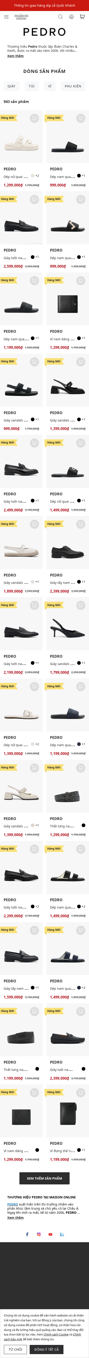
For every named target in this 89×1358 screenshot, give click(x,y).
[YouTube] (50, 1234)
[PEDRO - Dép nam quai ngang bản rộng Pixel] (21, 298)
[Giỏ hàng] (82, 16)
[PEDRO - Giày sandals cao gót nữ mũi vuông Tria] (67, 380)
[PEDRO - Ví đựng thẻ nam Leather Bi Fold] (67, 1110)
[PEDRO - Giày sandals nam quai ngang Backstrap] (21, 380)
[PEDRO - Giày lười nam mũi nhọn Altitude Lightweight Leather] (21, 867)
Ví (50, 86)
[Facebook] (27, 1234)
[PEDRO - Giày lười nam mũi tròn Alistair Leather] (21, 217)
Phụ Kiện (73, 86)
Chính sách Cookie (56, 1334)
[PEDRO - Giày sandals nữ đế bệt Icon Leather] (21, 542)
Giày (12, 86)
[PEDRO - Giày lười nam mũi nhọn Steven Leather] (21, 623)
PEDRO (10, 169)
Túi (32, 86)
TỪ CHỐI (15, 1349)
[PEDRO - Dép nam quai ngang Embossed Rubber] (67, 217)
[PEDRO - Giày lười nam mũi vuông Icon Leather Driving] (67, 1029)
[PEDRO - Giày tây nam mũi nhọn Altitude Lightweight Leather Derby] (67, 542)
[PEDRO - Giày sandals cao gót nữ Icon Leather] (67, 623)
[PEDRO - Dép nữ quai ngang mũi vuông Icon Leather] (67, 461)
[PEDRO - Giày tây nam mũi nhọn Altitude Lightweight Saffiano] (21, 948)
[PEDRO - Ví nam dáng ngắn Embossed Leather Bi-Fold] (21, 1110)
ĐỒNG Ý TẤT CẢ (46, 1349)
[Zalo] (62, 1234)
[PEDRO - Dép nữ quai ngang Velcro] (21, 136)
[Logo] (21, 16)
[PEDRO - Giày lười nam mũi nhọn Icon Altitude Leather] (21, 461)
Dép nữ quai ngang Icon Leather (29, 745)
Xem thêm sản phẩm (44, 1178)
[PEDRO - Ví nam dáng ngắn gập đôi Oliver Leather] (67, 298)
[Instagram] (38, 1234)
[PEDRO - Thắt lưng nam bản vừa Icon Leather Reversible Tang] (67, 786)
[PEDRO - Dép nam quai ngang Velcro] (67, 867)
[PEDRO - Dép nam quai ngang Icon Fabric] (67, 136)
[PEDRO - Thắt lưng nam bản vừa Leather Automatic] (21, 1029)
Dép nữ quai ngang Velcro (24, 177)
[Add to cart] (34, 118)
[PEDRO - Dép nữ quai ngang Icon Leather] (21, 704)
